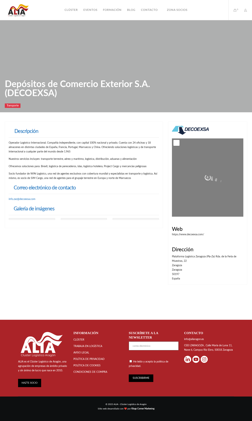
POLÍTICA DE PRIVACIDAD (89, 405)
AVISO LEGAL (81, 398)
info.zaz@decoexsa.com (22, 199)
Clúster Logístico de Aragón (45, 407)
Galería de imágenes (34, 208)
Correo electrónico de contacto (45, 187)
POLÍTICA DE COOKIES (87, 411)
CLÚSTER (78, 385)
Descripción (26, 131)
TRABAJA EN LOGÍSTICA (87, 392)
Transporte (13, 105)
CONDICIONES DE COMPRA (90, 417)
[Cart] (233, 10)
